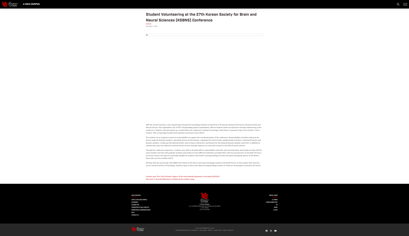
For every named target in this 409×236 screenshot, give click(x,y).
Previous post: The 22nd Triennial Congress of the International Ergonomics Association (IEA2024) (183, 176)
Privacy (210, 230)
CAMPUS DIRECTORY (272, 202)
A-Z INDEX (275, 199)
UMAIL (276, 207)
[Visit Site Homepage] (204, 202)
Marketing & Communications (140, 210)
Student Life (135, 204)
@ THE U (275, 210)
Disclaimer (202, 230)
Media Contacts (228, 230)
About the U (218, 230)
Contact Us (135, 215)
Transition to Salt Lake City (140, 207)
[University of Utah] (140, 229)
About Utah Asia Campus (139, 199)
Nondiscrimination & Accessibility (187, 230)
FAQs (132, 212)
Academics (134, 202)
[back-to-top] (406, 232)
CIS (277, 204)
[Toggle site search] (398, 4)
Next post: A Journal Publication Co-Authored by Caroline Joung (170, 179)
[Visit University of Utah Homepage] (10, 4)
